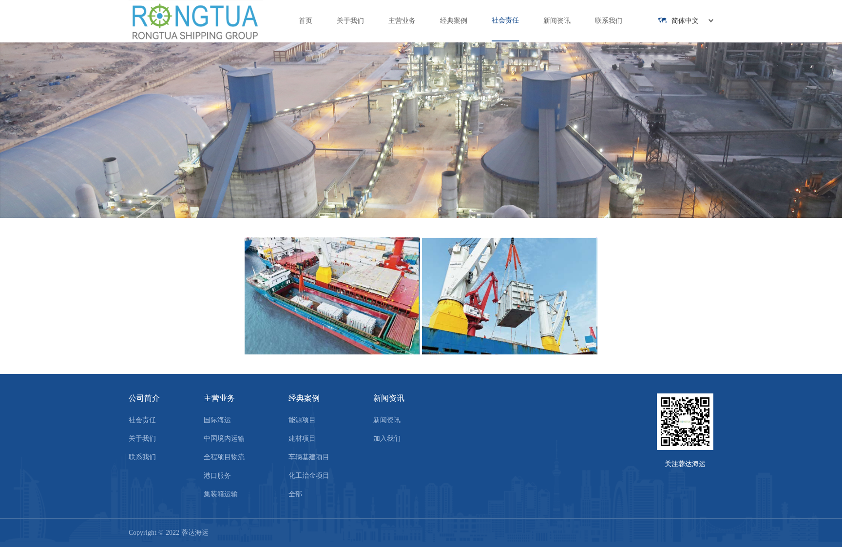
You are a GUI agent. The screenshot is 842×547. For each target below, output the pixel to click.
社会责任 (505, 20)
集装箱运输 (221, 494)
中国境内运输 (224, 438)
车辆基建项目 (308, 457)
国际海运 (217, 420)
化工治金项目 (308, 475)
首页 (305, 20)
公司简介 (144, 398)
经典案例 (453, 20)
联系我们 (608, 20)
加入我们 (387, 438)
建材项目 (302, 438)
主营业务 (402, 20)
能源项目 (302, 420)
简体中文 (685, 20)
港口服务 (217, 475)
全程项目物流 (224, 457)
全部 (295, 494)
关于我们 (350, 20)
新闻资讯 (557, 20)
